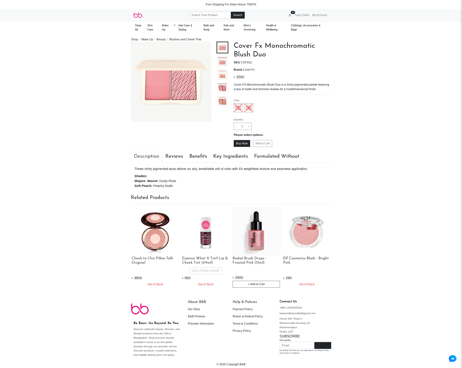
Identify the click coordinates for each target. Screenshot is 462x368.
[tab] (146, 157)
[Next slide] (222, 116)
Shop (134, 39)
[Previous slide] (137, 247)
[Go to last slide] (222, 47)
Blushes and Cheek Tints (185, 39)
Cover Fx (249, 69)
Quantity (238, 119)
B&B (243, 364)
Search (237, 15)
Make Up (147, 39)
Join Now (323, 345)
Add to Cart (262, 143)
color (236, 100)
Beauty (161, 39)
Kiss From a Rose (205, 270)
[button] (222, 61)
